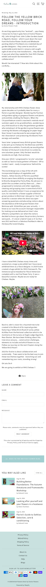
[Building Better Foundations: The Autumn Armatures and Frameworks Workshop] (8, 481)
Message (6, 410)
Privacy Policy (12, 442)
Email (4, 400)
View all (39, 473)
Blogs (23, 562)
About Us (23, 552)
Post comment (23, 434)
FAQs (23, 559)
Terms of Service (27, 442)
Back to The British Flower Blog (24, 459)
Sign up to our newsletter (22, 568)
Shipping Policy (23, 542)
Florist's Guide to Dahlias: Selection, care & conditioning (29, 517)
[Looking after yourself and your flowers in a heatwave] (8, 501)
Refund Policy (23, 538)
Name (4, 390)
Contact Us (23, 555)
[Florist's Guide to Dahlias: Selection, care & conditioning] (8, 514)
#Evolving (5, 13)
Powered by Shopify (22, 585)
